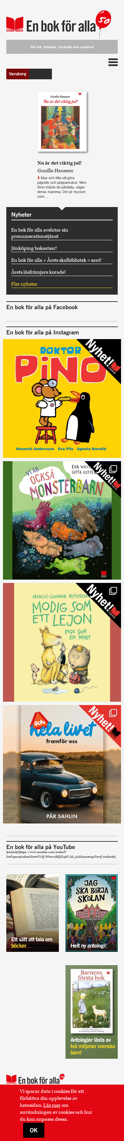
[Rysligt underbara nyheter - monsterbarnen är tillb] (62, 520)
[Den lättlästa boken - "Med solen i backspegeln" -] (62, 764)
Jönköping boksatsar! (34, 248)
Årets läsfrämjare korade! (38, 272)
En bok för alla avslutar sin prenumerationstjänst (39, 233)
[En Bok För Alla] (62, 21)
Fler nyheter (24, 284)
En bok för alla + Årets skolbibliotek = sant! (56, 260)
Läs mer (52, 1105)
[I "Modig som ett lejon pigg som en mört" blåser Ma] (62, 642)
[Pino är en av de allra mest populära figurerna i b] (62, 398)
